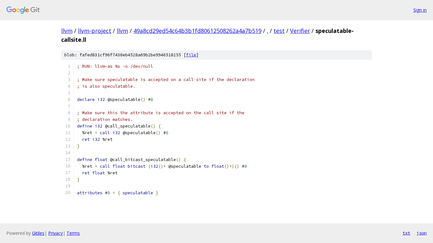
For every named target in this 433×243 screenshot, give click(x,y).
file (191, 55)
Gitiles (38, 233)
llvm (67, 30)
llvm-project (94, 30)
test (279, 30)
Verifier (300, 30)
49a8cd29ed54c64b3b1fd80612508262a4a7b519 (197, 30)
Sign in (420, 10)
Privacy (55, 233)
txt (406, 233)
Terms (73, 233)
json (422, 233)
